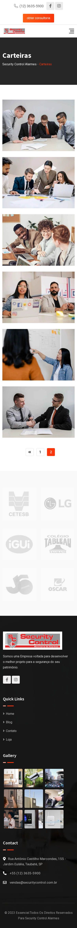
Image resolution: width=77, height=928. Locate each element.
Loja (9, 739)
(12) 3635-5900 (32, 6)
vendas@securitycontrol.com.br (33, 882)
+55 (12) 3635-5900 (25, 873)
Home (10, 714)
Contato (11, 731)
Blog (9, 722)
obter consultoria (38, 18)
